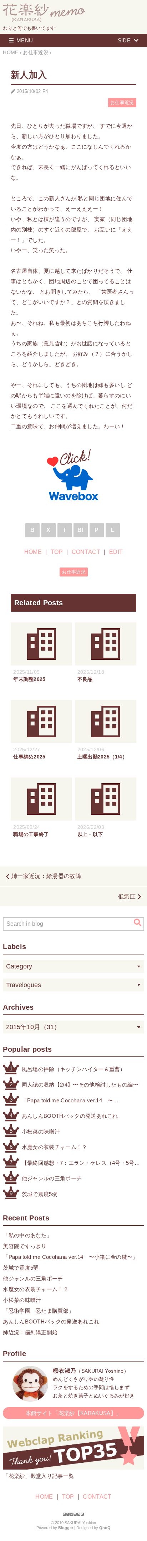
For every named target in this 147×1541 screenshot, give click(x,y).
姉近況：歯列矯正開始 (30, 1332)
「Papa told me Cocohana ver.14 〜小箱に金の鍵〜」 (67, 1101)
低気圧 (127, 896)
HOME (33, 552)
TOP (57, 552)
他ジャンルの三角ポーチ (52, 1178)
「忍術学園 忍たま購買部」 (38, 1311)
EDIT (116, 552)
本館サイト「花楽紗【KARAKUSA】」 (73, 1413)
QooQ (105, 1528)
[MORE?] (30, 1398)
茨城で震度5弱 (39, 1194)
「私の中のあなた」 (27, 1235)
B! (80, 530)
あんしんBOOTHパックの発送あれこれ (70, 1116)
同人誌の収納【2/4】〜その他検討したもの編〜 (80, 1085)
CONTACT (86, 552)
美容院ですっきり (25, 1246)
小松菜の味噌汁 (41, 1132)
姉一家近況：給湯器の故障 (46, 876)
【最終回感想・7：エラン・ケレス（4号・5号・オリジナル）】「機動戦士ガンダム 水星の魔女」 (81, 1163)
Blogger (65, 1528)
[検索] (137, 922)
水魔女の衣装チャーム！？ (54, 1147)
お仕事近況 (122, 102)
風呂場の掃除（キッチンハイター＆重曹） (74, 1069)
